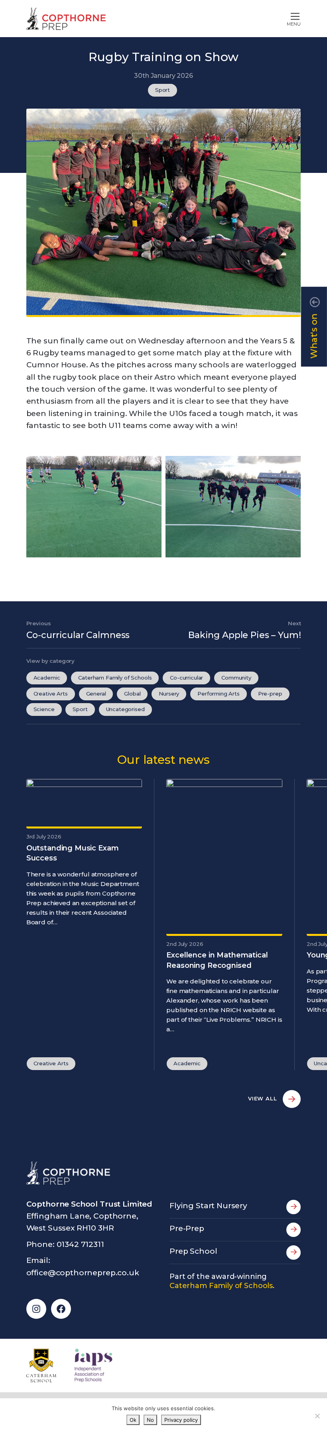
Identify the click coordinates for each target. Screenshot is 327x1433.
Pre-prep (270, 693)
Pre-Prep (186, 1228)
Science (44, 709)
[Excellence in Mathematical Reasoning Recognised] (224, 856)
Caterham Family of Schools (115, 677)
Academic (46, 677)
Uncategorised (125, 709)
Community (236, 677)
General (96, 693)
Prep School (193, 1251)
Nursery (169, 693)
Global (132, 693)
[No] (317, 1416)
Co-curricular (186, 677)
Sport (162, 90)
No (150, 1420)
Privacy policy (181, 1420)
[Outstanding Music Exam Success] (84, 803)
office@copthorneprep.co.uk (82, 1272)
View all (263, 1098)
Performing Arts (218, 693)
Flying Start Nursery (208, 1205)
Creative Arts (50, 693)
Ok (133, 1420)
